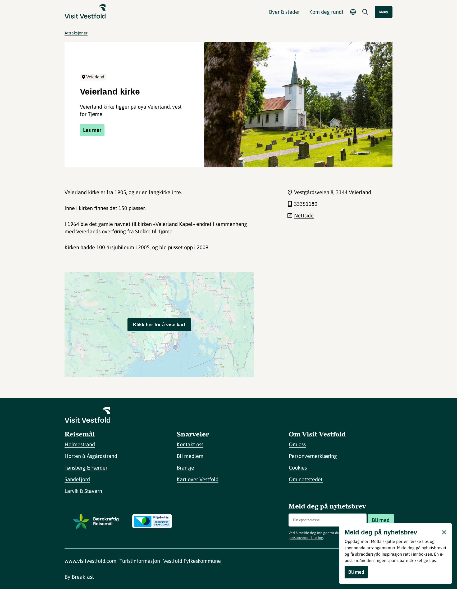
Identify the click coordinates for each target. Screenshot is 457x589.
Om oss (297, 444)
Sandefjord (77, 479)
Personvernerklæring (313, 456)
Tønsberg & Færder (86, 468)
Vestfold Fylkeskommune (192, 561)
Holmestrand (80, 444)
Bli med (381, 520)
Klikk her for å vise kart (159, 324)
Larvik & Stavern (83, 491)
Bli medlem (190, 456)
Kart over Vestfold (197, 479)
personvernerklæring (306, 538)
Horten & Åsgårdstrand (91, 456)
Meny (383, 12)
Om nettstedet (306, 479)
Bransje (185, 468)
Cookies (298, 468)
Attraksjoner (76, 32)
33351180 (305, 204)
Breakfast (83, 577)
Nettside (304, 215)
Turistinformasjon (140, 561)
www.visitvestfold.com (90, 561)
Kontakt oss (190, 444)
